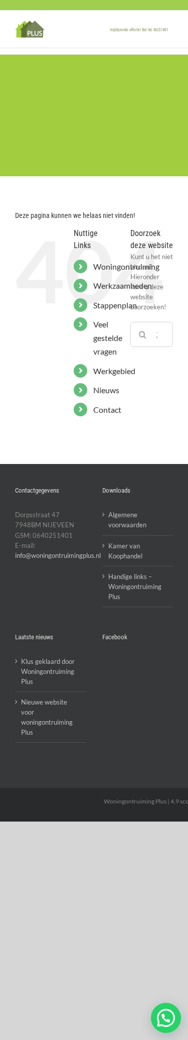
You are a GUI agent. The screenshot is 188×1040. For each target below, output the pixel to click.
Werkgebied (114, 371)
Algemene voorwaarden (127, 520)
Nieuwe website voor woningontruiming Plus (47, 717)
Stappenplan (115, 305)
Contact (107, 409)
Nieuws (106, 390)
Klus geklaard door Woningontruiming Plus (48, 671)
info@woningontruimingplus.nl (58, 555)
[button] (166, 1018)
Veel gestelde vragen (107, 337)
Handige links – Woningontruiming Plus (134, 586)
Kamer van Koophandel (125, 551)
